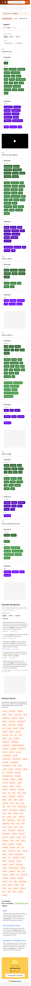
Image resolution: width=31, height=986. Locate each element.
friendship (20, 796)
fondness (7, 193)
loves (14, 816)
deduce (11, 769)
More (15, 18)
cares (20, 735)
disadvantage (8, 247)
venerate (22, 888)
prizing (22, 199)
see (12, 350)
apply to (7, 547)
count (14, 765)
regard (4, 615)
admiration (12, 711)
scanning (12, 874)
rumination (12, 871)
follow (24, 793)
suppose (17, 485)
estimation (14, 189)
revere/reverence (13, 868)
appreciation (8, 166)
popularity (5, 840)
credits (4, 769)
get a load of (8, 382)
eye (21, 363)
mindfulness (6, 823)
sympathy (15, 176)
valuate (16, 888)
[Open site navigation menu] (2, 2)
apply (25, 714)
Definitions (24, 18)
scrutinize (7, 376)
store (14, 206)
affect (4, 714)
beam (19, 359)
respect (22, 173)
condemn (7, 502)
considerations (16, 759)
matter (6, 286)
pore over (7, 389)
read (6, 373)
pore (24, 837)
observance (8, 86)
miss (11, 410)
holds (8, 806)
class (10, 738)
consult (25, 759)
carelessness (8, 107)
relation (14, 273)
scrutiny (21, 89)
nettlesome (15, 968)
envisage (19, 779)
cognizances (14, 742)
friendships (12, 796)
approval (16, 166)
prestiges (5, 847)
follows (5, 796)
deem (19, 465)
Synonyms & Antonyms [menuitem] (8, 18)
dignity (25, 769)
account (7, 182)
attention (20, 725)
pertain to (18, 554)
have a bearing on (17, 551)
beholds (15, 728)
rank (18, 847)
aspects (21, 718)
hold (4, 806)
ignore (6, 410)
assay (19, 478)
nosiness (10, 827)
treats (4, 888)
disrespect (13, 127)
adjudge (13, 478)
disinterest (17, 107)
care (6, 69)
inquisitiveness (22, 806)
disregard (7, 110)
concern (7, 72)
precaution (11, 844)
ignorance (7, 113)
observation (16, 86)
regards (11, 615)
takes (15, 881)
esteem (7, 189)
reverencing (19, 864)
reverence (7, 176)
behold (6, 363)
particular (22, 270)
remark (15, 89)
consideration (17, 169)
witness (7, 353)
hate (20, 127)
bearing (7, 283)
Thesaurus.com (5, 2)
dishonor (13, 227)
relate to (7, 558)
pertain (19, 837)
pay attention (14, 386)
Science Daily (7, 649)
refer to (13, 535)
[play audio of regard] (4, 28)
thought (21, 206)
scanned (5, 874)
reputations (16, 857)
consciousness (15, 72)
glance (18, 76)
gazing (10, 799)
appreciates (18, 714)
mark (6, 83)
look (22, 813)
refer (18, 851)
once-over (7, 89)
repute (15, 203)
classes (5, 738)
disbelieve (7, 422)
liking (23, 196)
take (10, 881)
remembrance (19, 854)
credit (19, 765)
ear (3, 772)
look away (21, 416)
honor (20, 193)
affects (10, 714)
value (6, 210)
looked (9, 816)
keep (4, 813)
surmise (7, 488)
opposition (8, 241)
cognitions (5, 748)
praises (23, 840)
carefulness (12, 69)
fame (13, 793)
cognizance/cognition (18, 745)
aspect (6, 270)
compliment (22, 748)
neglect (16, 117)
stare (6, 93)
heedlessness (16, 110)
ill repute (7, 250)
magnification (11, 820)
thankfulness (22, 881)
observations (6, 833)
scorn (12, 509)
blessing (18, 731)
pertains (12, 837)
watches (20, 891)
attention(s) (12, 725)
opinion (16, 199)
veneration (19, 210)
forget (14, 416)
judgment (22, 810)
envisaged (9, 772)
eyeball (7, 366)
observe (17, 346)
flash (12, 366)
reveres (23, 868)
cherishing (7, 186)
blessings (5, 735)
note (16, 83)
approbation (14, 182)
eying (4, 793)
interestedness (20, 79)
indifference (8, 117)
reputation (7, 203)
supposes (13, 878)
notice (21, 83)
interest (12, 79)
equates (5, 786)
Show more (19, 43)
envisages (17, 776)
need (13, 250)
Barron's (6, 631)
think (10, 472)
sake (18, 871)
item (19, 283)
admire (6, 465)
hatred (22, 230)
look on (7, 386)
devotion (15, 173)
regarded (17, 615)
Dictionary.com (27, 2)
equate (19, 782)
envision (12, 779)
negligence (8, 120)
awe (4, 728)
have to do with (9, 554)
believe (22, 728)
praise (4, 844)
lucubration (22, 816)
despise (14, 502)
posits (17, 840)
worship (7, 213)
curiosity (7, 76)
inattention (15, 113)
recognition (12, 851)
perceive (5, 837)
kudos (9, 813)
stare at (14, 389)
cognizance (21, 69)
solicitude (5, 878)
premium (19, 844)
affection (20, 711)
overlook (17, 369)
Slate (5, 657)
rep (9, 857)
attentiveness (21, 721)
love (6, 199)
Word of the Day (15, 965)
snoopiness (24, 874)
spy (13, 376)
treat (15, 472)
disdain (7, 227)
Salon (5, 638)
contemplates (6, 765)
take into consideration (11, 393)
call (11, 735)
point (12, 286)
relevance (22, 273)
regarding (5, 618)
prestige (12, 847)
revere (21, 468)
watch (22, 350)
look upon (7, 468)
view (6, 63)
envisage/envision (8, 776)
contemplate (14, 363)
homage (14, 193)
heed (6, 79)
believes (5, 731)
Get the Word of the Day (14, 975)
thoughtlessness (17, 120)
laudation (15, 813)
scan (17, 373)
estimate (19, 482)
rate (6, 485)
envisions (5, 782)
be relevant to (15, 547)
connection (14, 270)
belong (11, 731)
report (4, 857)
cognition (16, 738)
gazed (4, 799)
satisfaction (8, 206)
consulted (5, 762)
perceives (21, 833)
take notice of (8, 396)
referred (24, 851)
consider (13, 465)
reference (7, 273)
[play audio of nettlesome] (11, 971)
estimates (21, 789)
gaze (13, 76)
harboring (5, 803)
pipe (23, 369)
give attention (18, 382)
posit (12, 840)
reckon (11, 485)
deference (7, 173)
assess (6, 482)
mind (11, 83)
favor (20, 189)
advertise (7, 359)
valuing (12, 210)
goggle (21, 799)
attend (14, 359)
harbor (12, 803)
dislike (6, 127)
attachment (8, 169)
